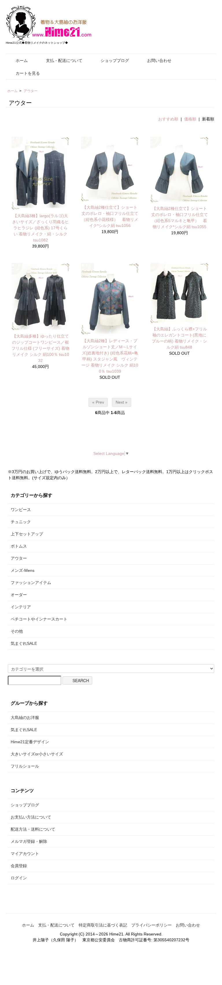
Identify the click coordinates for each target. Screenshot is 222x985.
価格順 (190, 119)
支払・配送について (64, 60)
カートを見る (28, 73)
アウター (31, 91)
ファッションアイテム (31, 582)
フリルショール (25, 766)
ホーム (22, 60)
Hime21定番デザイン (30, 741)
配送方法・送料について (33, 829)
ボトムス (19, 546)
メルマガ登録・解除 (29, 841)
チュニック (21, 521)
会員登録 (19, 865)
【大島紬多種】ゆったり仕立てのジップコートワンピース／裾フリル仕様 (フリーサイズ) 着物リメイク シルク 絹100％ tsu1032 (40, 348)
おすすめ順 (168, 119)
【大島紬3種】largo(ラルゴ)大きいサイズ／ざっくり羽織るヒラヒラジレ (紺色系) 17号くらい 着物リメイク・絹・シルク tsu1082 (41, 227)
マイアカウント (25, 853)
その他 (17, 631)
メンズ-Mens (22, 570)
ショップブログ (115, 60)
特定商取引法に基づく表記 (103, 925)
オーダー (19, 594)
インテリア (21, 607)
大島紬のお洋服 (25, 717)
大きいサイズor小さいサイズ (37, 754)
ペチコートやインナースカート (39, 619)
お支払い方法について (31, 817)
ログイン (19, 878)
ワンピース (21, 509)
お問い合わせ (159, 60)
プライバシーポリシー (151, 925)
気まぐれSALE (24, 643)
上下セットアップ (27, 534)
